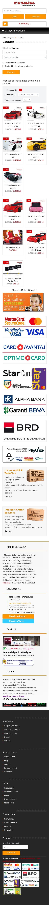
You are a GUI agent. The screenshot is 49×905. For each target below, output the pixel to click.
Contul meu (9, 819)
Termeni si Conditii (12, 729)
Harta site (8, 771)
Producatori (9, 788)
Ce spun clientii (10, 768)
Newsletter (8, 830)
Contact (7, 764)
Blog (6, 760)
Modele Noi (9, 803)
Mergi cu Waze (16, 621)
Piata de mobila (10, 733)
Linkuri (7, 737)
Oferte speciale (10, 799)
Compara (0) (11, 90)
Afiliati (6, 795)
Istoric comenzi (10, 822)
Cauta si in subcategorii (15, 62)
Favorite (35, 16)
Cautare (20, 37)
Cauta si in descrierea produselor (19, 66)
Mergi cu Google (17, 616)
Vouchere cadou (11, 791)
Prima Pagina (8, 37)
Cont (13, 16)
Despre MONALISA (12, 726)
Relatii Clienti (9, 757)
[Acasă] (24, 5)
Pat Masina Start (13, 247)
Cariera (7, 741)
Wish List (8, 826)
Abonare (11, 852)
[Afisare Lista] (23, 90)
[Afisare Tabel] (20, 90)
